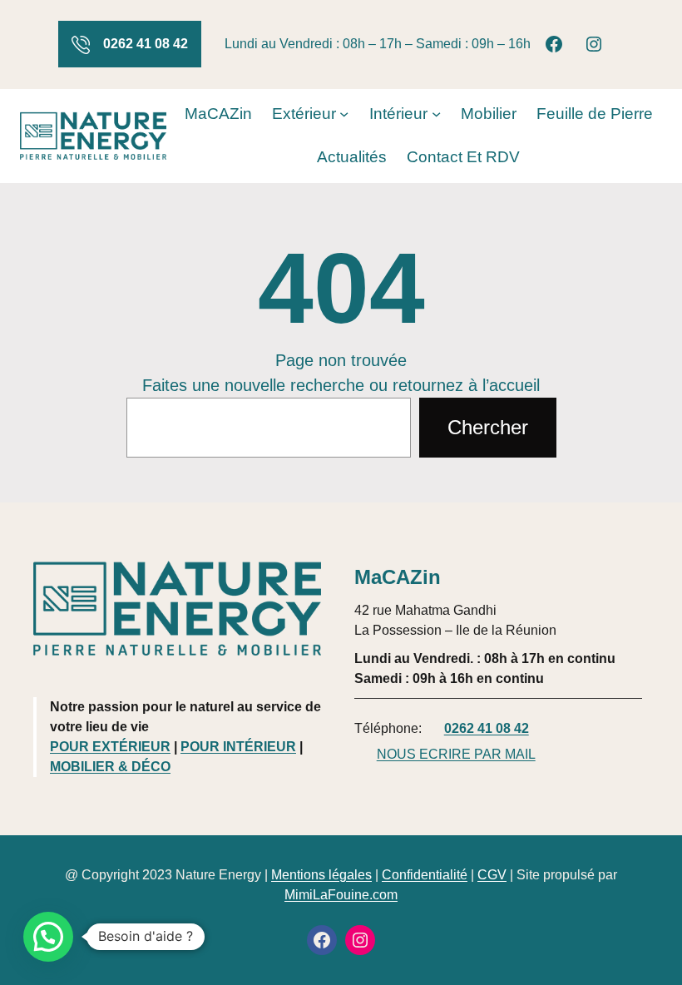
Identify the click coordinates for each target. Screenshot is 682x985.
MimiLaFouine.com (341, 895)
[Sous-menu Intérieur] (436, 113)
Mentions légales (321, 875)
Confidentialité (424, 875)
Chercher (487, 427)
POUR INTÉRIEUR (238, 747)
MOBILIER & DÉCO (110, 767)
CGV (492, 875)
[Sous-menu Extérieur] (343, 113)
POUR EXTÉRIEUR (110, 747)
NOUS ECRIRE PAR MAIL (456, 754)
